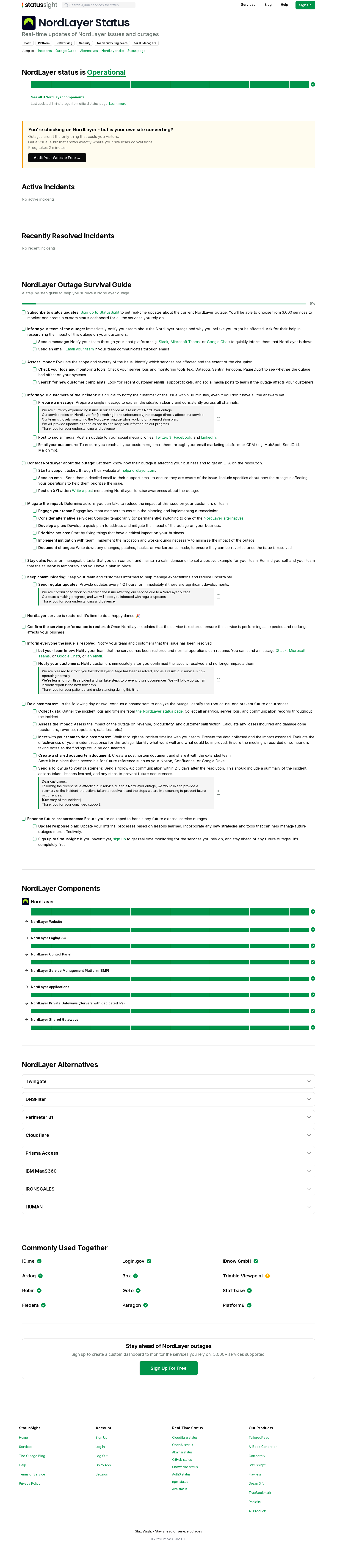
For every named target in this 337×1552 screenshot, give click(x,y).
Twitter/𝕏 (163, 437)
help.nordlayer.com (138, 470)
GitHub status (182, 1459)
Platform (44, 43)
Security (84, 43)
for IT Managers (145, 43)
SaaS (27, 43)
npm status (180, 1482)
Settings (102, 1474)
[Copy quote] (218, 419)
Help (284, 4)
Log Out (102, 1456)
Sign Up (305, 5)
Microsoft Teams (185, 341)
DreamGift (256, 1483)
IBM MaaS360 (41, 1171)
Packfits (255, 1502)
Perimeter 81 (39, 1117)
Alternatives (89, 51)
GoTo (128, 1290)
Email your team (80, 349)
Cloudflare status (185, 1437)
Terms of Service (32, 1474)
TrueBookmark (260, 1493)
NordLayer (42, 901)
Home (23, 1437)
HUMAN (34, 1207)
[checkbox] (23, 312)
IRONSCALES (40, 1189)
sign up (119, 839)
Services (248, 4)
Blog (268, 4)
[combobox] (98, 5)
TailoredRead (259, 1437)
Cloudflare (37, 1135)
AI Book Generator (263, 1447)
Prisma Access (42, 1153)
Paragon (131, 1305)
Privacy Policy (29, 1483)
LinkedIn (208, 437)
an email (94, 656)
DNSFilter (36, 1099)
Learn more (117, 103)
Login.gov (133, 1261)
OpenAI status (182, 1445)
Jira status (179, 1489)
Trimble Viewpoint (243, 1276)
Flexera (30, 1305)
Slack (163, 341)
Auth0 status (181, 1474)
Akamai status (182, 1452)
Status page (136, 51)
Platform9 (234, 1305)
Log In (100, 1447)
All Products (258, 1511)
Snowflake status (185, 1467)
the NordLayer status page (159, 711)
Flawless (255, 1474)
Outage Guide (66, 51)
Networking (64, 43)
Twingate (36, 1081)
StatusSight (257, 1465)
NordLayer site (113, 51)
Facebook (182, 437)
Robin (28, 1290)
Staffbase (234, 1290)
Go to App (103, 1465)
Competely (257, 1456)
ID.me (28, 1261)
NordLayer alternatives (223, 518)
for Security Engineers (112, 43)
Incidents (45, 51)
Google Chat (218, 341)
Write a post (82, 490)
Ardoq (29, 1276)
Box (126, 1276)
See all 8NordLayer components (58, 97)
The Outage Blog (32, 1456)
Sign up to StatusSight (99, 312)
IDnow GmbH (237, 1261)
